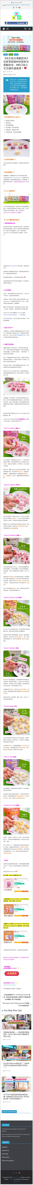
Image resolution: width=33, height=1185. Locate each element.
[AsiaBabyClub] (4, 29)
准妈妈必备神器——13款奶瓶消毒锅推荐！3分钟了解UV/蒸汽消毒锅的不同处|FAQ (16, 1034)
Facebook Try (5, 1150)
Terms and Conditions (8, 1160)
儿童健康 (5, 54)
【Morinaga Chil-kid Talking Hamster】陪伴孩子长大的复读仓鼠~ (15, 1004)
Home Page (5, 1154)
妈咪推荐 (10, 54)
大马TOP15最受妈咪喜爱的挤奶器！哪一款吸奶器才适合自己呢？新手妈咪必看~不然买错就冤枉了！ (16, 1096)
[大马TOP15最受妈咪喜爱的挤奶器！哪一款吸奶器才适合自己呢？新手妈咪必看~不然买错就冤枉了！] (16, 1078)
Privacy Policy (5, 1157)
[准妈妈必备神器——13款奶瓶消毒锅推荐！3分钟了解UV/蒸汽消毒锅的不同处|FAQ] (16, 1015)
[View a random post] (29, 29)
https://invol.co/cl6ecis (10, 985)
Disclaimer (4, 1147)
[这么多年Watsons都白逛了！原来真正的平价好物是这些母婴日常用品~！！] (16, 1046)
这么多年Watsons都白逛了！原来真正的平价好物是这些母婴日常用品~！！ (18, 6)
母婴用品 (16, 54)
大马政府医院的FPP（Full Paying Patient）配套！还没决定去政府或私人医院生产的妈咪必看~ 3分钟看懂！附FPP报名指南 (17, 997)
